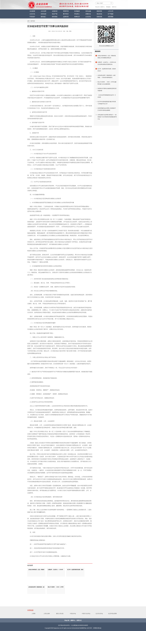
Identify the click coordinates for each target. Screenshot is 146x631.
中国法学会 (73, 613)
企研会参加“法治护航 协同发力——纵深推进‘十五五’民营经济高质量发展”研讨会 (107, 117)
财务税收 (54, 16)
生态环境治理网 (112, 613)
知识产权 (54, 14)
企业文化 (32, 14)
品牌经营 (66, 16)
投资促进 (43, 14)
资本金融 (88, 11)
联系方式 (114, 6)
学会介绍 (97, 6)
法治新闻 (32, 11)
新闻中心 (102, 6)
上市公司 (110, 11)
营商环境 (66, 11)
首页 (28, 21)
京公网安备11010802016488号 (79, 625)
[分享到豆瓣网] (22, 44)
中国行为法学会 (86, 613)
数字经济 (66, 14)
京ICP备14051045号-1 (64, 625)
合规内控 (54, 11)
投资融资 (77, 11)
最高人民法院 (59, 613)
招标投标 (99, 16)
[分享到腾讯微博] (22, 47)
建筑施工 (43, 16)
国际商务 (99, 11)
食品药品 (99, 14)
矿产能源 (110, 14)
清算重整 (110, 16)
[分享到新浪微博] (22, 37)
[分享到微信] (22, 34)
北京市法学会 (99, 613)
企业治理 (43, 11)
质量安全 (88, 14)
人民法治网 (47, 613)
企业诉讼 (88, 16)
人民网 (33, 613)
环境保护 (32, 16)
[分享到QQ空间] (22, 41)
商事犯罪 (77, 16)
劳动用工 (77, 14)
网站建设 (108, 6)
